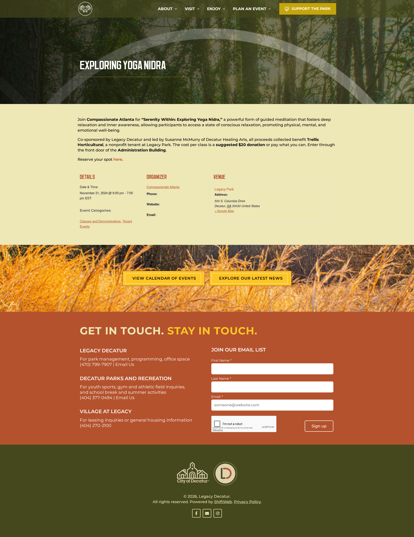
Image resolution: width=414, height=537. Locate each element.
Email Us (124, 364)
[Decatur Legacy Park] (85, 8)
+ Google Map (224, 211)
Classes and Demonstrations (100, 221)
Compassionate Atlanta (163, 186)
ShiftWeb (223, 501)
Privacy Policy (247, 501)
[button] (174, 8)
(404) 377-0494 (96, 397)
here (117, 159)
